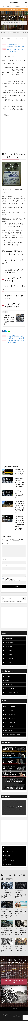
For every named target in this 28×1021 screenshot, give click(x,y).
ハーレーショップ (9, 684)
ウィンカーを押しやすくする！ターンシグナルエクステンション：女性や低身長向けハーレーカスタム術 (19, 523)
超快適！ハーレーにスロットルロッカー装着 (19, 472)
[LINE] (9, 331)
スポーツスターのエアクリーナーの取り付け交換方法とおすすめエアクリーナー (6, 914)
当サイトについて (9, 851)
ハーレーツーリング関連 (10, 718)
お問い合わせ (8, 864)
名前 (4, 559)
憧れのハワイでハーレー (10, 722)
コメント (5, 543)
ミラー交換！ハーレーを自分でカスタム (20, 949)
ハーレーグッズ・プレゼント (12, 692)
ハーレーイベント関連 (10, 714)
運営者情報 (7, 856)
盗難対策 (7, 680)
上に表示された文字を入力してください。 (12, 579)
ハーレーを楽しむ (9, 658)
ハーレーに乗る (8, 654)
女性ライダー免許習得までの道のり (13, 734)
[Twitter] (6, 331)
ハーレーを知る (5, 6)
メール (4, 565)
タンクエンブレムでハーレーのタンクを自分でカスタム (6, 932)
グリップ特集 (9, 470)
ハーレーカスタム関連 (18, 22)
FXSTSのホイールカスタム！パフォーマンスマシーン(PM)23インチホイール (20, 482)
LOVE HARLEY (14, 2)
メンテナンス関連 (9, 710)
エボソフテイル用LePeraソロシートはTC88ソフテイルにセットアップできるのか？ (20, 507)
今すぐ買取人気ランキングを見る (14, 981)
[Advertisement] (14, 133)
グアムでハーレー (9, 726)
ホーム (6, 847)
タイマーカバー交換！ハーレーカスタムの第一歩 (19, 494)
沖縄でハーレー (8, 730)
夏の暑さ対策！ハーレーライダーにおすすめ (20, 913)
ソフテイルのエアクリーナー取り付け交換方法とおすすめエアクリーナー (6, 895)
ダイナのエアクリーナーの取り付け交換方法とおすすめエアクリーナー (20, 895)
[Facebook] (3, 331)
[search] (24, 598)
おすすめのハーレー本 (10, 688)
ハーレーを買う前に (15, 6)
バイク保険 (12, 601)
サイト (4, 572)
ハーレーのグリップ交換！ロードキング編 (6, 949)
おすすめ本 (18, 601)
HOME (4, 32)
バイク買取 (5, 601)
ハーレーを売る (8, 650)
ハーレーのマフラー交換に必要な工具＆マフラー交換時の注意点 (9, 320)
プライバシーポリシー (10, 860)
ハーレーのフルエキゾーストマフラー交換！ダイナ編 (20, 932)
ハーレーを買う (8, 646)
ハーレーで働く (8, 663)
